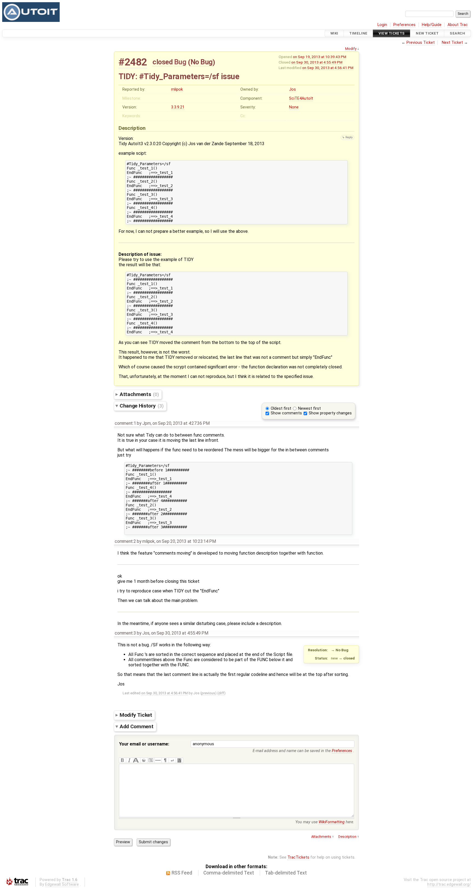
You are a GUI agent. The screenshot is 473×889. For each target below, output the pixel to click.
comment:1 (125, 423)
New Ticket (427, 33)
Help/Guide (432, 24)
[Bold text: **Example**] (122, 760)
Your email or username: (144, 744)
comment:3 (125, 633)
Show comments (286, 413)
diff (221, 693)
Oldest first (281, 408)
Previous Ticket (420, 42)
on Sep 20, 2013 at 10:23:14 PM (186, 541)
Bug (180, 62)
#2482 (133, 62)
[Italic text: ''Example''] (129, 760)
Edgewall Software (62, 884)
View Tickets (392, 33)
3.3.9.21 (177, 107)
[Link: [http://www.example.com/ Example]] (143, 760)
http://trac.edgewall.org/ (449, 884)
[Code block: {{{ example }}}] (150, 760)
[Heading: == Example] (136, 760)
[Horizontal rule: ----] (157, 760)
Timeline (358, 33)
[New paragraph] (165, 760)
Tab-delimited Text (286, 873)
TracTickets (298, 857)
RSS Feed (182, 873)
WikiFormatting (332, 822)
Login (382, 24)
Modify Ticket (136, 715)
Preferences (404, 24)
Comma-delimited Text (228, 873)
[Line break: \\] (172, 760)
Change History (141, 406)
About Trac (458, 24)
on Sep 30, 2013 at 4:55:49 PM (316, 62)
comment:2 (125, 541)
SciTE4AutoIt (301, 98)
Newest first (309, 408)
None (294, 107)
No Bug (202, 62)
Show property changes (330, 413)
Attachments (139, 394)
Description (347, 836)
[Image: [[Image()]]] (179, 760)
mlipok (177, 89)
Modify (350, 49)
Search (457, 33)
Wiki (334, 33)
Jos (292, 89)
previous (208, 693)
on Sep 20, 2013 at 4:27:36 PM (181, 423)
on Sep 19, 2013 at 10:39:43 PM (319, 57)
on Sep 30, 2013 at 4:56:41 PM (327, 67)
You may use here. (324, 822)
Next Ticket (452, 42)
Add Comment (136, 726)
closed (162, 62)
